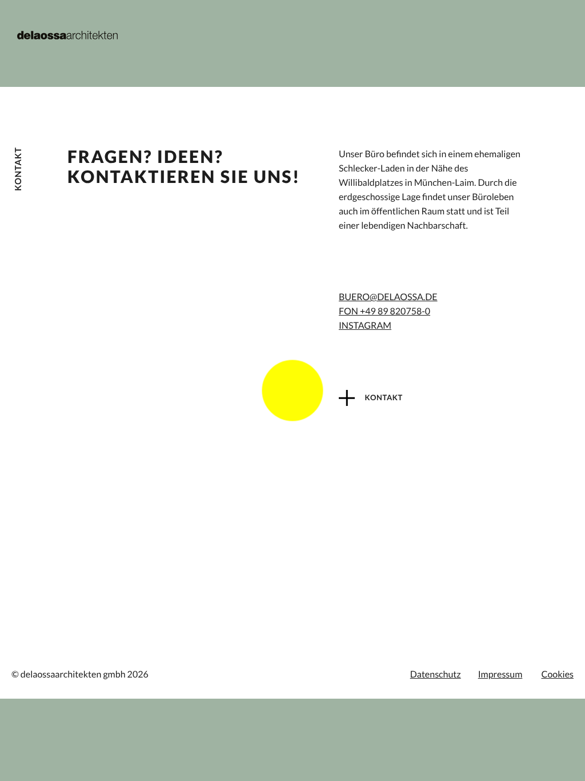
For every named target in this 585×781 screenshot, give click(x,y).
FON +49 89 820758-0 (384, 311)
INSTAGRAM (365, 325)
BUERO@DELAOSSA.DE (388, 297)
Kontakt (383, 397)
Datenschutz (435, 674)
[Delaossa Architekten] (67, 35)
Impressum (500, 674)
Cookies (557, 674)
